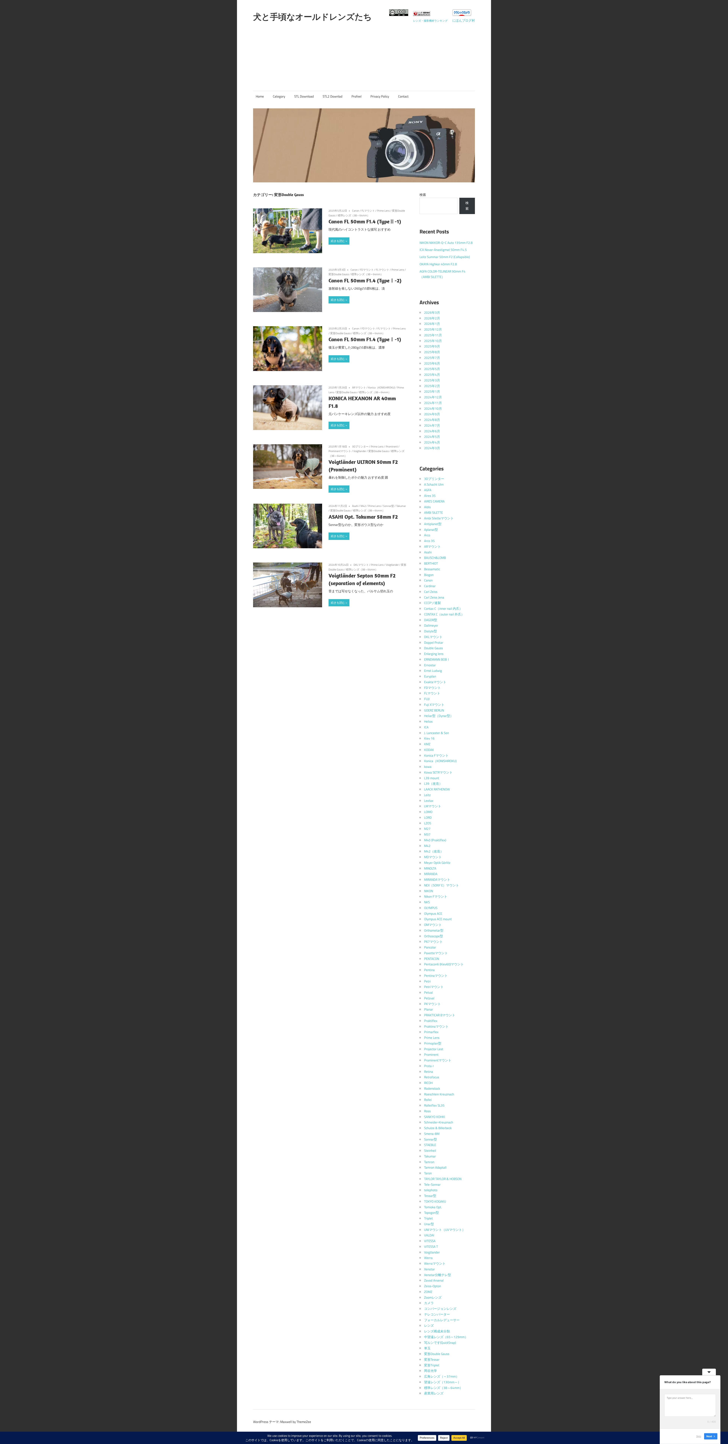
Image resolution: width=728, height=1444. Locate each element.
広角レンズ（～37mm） (441, 1376)
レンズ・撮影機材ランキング (430, 21)
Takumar (401, 506)
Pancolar (430, 947)
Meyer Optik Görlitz (437, 862)
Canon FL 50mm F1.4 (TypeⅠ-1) (365, 339)
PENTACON (431, 958)
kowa (427, 766)
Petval (428, 992)
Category (279, 96)
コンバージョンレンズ (440, 1308)
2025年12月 (433, 329)
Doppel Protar (433, 642)
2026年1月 (432, 323)
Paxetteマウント (436, 953)
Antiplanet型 (433, 524)
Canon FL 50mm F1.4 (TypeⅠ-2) (365, 280)
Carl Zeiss (430, 591)
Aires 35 (430, 495)
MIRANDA (430, 873)
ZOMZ (428, 1291)
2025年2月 (432, 386)
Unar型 (429, 1224)
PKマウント (432, 1003)
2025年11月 (433, 335)
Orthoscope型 (433, 936)
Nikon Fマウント (435, 896)
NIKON (428, 891)
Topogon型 (431, 1212)
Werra (428, 1257)
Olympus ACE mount (438, 919)
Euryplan (430, 676)
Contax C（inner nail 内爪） (443, 608)
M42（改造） (433, 851)
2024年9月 (432, 414)
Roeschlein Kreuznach (439, 1094)
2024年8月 (432, 419)
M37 (427, 834)
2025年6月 (432, 363)
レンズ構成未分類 (437, 1331)
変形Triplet (431, 1365)
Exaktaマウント (435, 682)
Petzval (429, 998)
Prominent (392, 446)
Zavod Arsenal (434, 1280)
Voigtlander (359, 451)
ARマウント (359, 387)
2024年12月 (433, 397)
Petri (427, 981)
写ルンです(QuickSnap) (440, 1342)
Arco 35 (429, 540)
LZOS (427, 823)
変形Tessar (431, 1359)
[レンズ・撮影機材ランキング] (421, 14)
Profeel (356, 96)
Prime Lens (383, 211)
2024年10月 (433, 408)
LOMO (428, 811)
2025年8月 (432, 352)
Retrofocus (431, 1077)
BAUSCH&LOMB (435, 557)
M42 (363, 506)
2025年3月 (432, 380)
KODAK (429, 749)
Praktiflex (430, 1020)
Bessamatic (432, 569)
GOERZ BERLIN (434, 710)
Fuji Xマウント (434, 704)
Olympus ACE (433, 913)
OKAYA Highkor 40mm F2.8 (438, 264)
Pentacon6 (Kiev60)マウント (444, 964)
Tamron (429, 1162)
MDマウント (433, 857)
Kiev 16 (429, 738)
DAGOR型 (430, 620)
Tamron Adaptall (435, 1167)
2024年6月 (432, 431)
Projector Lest (433, 1049)
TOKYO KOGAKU (435, 1201)
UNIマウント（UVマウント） (444, 1229)
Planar (428, 1009)
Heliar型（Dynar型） (438, 715)
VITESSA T (431, 1246)
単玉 (427, 1348)
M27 (427, 828)
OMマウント (433, 924)
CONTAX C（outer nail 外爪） (444, 614)
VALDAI (429, 1235)
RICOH (428, 1082)
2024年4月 (432, 442)
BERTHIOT (431, 563)
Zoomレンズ (433, 1297)
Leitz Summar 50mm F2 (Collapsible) (445, 256)
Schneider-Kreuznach (438, 1122)
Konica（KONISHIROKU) (381, 387)
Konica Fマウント (436, 755)
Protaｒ (429, 1066)
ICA (426, 727)
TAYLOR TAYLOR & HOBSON (442, 1178)
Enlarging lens (433, 653)
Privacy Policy (379, 96)
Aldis (427, 507)
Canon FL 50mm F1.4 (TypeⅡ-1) (365, 221)
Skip (698, 1436)
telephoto (430, 1190)
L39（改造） (433, 783)
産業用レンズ (433, 1393)
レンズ (429, 1325)
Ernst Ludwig (433, 670)
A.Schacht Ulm (434, 484)
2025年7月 (432, 357)
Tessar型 (430, 1195)
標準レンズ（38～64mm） (354, 215)
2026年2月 (432, 318)
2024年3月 (432, 448)
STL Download (304, 96)
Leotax (428, 800)
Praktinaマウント (436, 1026)
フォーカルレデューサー (442, 1320)
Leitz (427, 795)
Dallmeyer (431, 625)
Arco (427, 535)
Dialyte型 (430, 631)
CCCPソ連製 (432, 602)
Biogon (429, 574)
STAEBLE (430, 1144)
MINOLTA (430, 868)
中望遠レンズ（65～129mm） (446, 1336)
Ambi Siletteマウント (439, 518)
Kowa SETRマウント (438, 772)
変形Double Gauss (339, 274)
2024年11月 (433, 402)
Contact (403, 96)
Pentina (429, 969)
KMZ (427, 744)
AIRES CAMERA (434, 501)
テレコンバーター (437, 1314)
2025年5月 (432, 368)
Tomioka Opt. (433, 1207)
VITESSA (429, 1240)
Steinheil (430, 1150)
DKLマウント (361, 565)
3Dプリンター (360, 446)
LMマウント (432, 806)
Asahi (355, 506)
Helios (428, 721)
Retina (428, 1071)
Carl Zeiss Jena (434, 597)
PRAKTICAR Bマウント (439, 1015)
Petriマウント (434, 986)
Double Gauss (433, 648)
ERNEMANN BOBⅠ (437, 659)
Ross (427, 1111)
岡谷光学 (430, 1370)
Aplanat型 (431, 529)
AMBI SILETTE (433, 512)
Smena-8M (431, 1133)
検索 (423, 194)
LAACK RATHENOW (437, 789)
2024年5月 (432, 436)
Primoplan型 (432, 1043)
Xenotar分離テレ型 (437, 1274)
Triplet (428, 1218)
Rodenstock (432, 1088)
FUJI (427, 698)
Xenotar (429, 1269)
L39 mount (431, 778)
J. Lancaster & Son (436, 732)
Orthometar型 (433, 930)
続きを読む (338, 241)
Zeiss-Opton (432, 1286)
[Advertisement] (364, 52)
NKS (427, 902)
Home (260, 96)
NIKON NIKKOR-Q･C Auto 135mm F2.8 (446, 242)
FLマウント (368, 211)
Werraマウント (435, 1263)
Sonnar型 (388, 506)
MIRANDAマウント (437, 879)
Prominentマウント (340, 451)
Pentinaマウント (436, 975)
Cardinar (430, 586)
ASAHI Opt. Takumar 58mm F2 (363, 516)
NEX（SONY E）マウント (441, 885)
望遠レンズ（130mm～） (442, 1382)
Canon (355, 211)
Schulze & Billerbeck (438, 1128)
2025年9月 (432, 346)
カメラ (429, 1303)
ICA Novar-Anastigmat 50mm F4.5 (443, 249)
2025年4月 (432, 374)
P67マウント (433, 941)
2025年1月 (432, 391)
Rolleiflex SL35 (434, 1105)
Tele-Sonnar (432, 1184)
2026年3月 (432, 312)
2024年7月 (432, 425)
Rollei (428, 1099)
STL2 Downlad (332, 96)
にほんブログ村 (463, 20)
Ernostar (430, 665)
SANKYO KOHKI (434, 1116)
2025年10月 (433, 340)
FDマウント (367, 270)
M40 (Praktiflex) (435, 840)
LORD (428, 817)
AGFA (427, 490)
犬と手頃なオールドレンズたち (312, 17)
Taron (428, 1173)
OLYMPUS (430, 907)
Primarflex (431, 1032)
